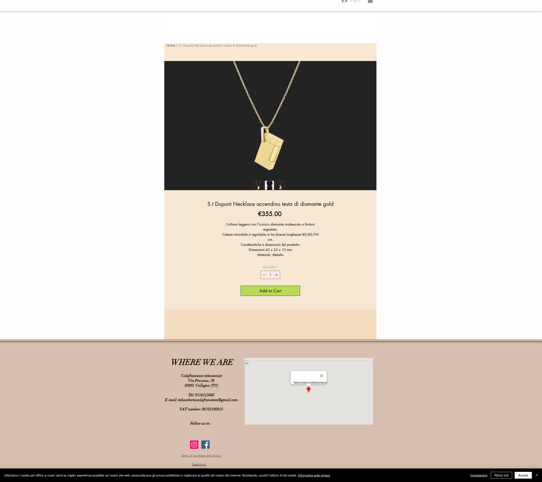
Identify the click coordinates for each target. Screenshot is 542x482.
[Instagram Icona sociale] (194, 444)
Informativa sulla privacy (314, 475)
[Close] (536, 475)
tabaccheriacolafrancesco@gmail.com (208, 400)
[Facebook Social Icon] (205, 444)
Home (171, 46)
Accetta (523, 475)
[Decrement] (264, 275)
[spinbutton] (270, 275)
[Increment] (277, 275)
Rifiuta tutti (501, 475)
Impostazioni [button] (478, 475)
